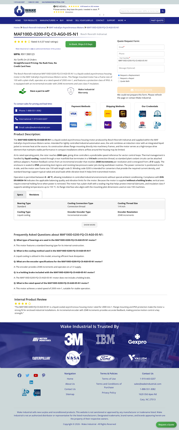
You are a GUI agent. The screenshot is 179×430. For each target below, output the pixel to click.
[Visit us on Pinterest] (43, 375)
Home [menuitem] (18, 20)
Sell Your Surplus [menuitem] (84, 20)
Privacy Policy (109, 392)
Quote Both (125, 81)
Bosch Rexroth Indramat (34, 27)
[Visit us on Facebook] (19, 375)
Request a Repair (127, 78)
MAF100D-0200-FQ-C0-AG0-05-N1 (103, 27)
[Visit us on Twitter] (28, 375)
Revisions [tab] (34, 194)
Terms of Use (109, 378)
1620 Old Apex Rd (148, 394)
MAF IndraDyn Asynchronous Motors (66, 27)
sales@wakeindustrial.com (53, 2)
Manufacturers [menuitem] (47, 20)
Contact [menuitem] (100, 20)
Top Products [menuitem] (30, 20)
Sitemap (70, 394)
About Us (70, 383)
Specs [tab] (20, 194)
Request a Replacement (130, 75)
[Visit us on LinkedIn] (31, 382)
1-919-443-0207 (19, 2)
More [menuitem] (120, 20)
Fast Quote (157, 20)
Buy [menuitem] (62, 20)
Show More (89, 225)
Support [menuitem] (111, 20)
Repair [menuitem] (69, 20)
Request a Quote (166, 424)
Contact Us (70, 389)
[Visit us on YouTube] (36, 375)
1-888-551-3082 (33, 2)
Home (17, 27)
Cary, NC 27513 (147, 399)
